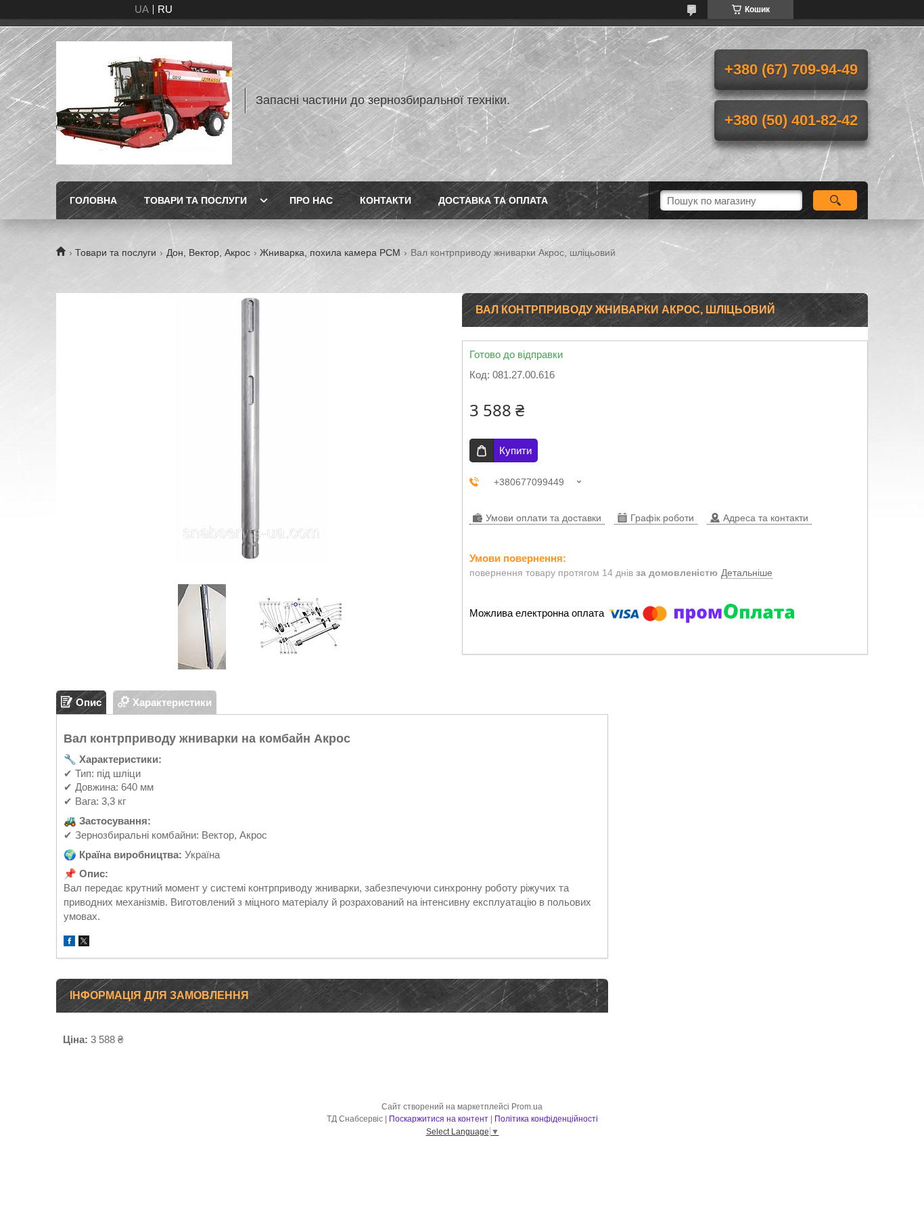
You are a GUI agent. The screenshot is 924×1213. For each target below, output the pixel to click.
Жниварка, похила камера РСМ (330, 252)
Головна (93, 200)
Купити (515, 450)
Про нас (311, 200)
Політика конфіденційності (546, 1119)
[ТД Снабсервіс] (144, 100)
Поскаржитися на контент (438, 1119)
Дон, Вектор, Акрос (208, 252)
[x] (83, 942)
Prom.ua (526, 1106)
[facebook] (69, 942)
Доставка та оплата (493, 200)
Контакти (385, 200)
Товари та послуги (195, 200)
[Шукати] (835, 200)
